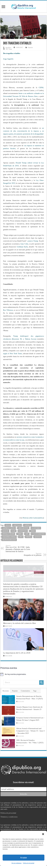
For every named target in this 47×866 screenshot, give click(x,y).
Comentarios (25, 691)
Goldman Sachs (22, 247)
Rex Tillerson (8, 310)
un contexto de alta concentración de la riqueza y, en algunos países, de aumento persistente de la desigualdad (23, 131)
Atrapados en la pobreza (32, 554)
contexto (23, 531)
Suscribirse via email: (23, 782)
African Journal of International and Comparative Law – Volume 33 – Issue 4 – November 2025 (30, 730)
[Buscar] (41, 682)
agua (8, 525)
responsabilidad (9, 540)
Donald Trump (8, 534)
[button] (43, 834)
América (27, 525)
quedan (38, 537)
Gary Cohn (24, 244)
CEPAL (41, 87)
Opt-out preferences (16, 863)
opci (21, 537)
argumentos (23, 528)
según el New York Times (12, 354)
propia (28, 537)
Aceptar (23, 857)
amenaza (17, 525)
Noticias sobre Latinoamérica (33, 518)
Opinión (30, 47)
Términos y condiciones (9, 817)
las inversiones (38, 534)
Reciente (6, 691)
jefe (27, 534)
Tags (34, 691)
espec (20, 534)
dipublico (8, 47)
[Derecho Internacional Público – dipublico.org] (23, 6)
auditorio (36, 528)
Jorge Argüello (8, 59)
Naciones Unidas (9, 537)
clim (14, 531)
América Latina (9, 528)
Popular (15, 691)
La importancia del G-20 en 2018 (16, 653)
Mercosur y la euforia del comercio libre (19, 623)
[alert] (23, 674)
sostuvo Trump (33, 241)
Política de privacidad (28, 863)
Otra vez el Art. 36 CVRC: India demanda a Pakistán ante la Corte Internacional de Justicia (18, 548)
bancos (5, 531)
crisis (32, 531)
